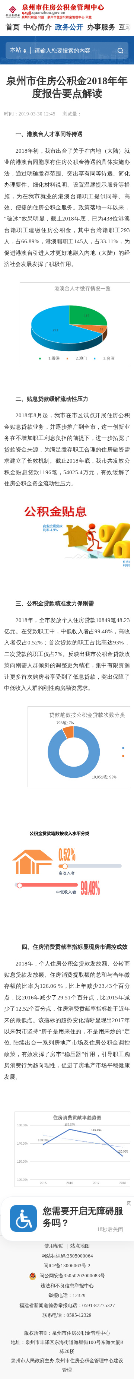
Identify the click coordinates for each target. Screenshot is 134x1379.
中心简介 (37, 27)
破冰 (13, 218)
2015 (112, 997)
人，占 (12, 241)
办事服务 (101, 27)
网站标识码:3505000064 (67, 1256)
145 (78, 241)
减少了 (48, 997)
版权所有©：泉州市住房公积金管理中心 (67, 1333)
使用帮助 (54, 1246)
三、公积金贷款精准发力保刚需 (55, 603)
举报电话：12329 (67, 1295)
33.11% (109, 241)
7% (59, 654)
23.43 (105, 986)
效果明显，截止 (41, 218)
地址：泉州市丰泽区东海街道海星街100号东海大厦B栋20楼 (67, 1347)
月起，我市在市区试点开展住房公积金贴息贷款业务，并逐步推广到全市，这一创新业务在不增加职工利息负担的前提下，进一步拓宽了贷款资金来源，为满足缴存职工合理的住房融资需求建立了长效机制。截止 (67, 438)
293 (125, 230)
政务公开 (69, 27)
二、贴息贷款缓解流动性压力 (52, 399)
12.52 (22, 1008)
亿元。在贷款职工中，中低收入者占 (49, 631)
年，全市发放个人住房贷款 (62, 620)
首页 (13, 27)
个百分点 (40, 1008)
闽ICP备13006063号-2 (67, 1265)
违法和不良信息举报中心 (67, 1285)
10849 (103, 620)
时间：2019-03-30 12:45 (29, 114)
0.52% (35, 642)
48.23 (123, 620)
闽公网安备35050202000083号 (72, 1275)
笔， (57, 472)
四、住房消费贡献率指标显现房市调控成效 (72, 947)
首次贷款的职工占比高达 (80, 642)
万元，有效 (97, 472)
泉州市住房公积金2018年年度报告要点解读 (67, 87)
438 (107, 218)
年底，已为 (88, 218)
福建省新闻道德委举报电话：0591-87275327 (67, 1305)
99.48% (104, 631)
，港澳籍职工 (56, 241)
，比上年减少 (81, 986)
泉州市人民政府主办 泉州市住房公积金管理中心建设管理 (67, 1365)
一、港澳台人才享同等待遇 (49, 134)
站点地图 (80, 1246)
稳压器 (73, 1054)
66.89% (30, 241)
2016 (28, 997)
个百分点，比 (88, 997)
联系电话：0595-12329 (67, 1315)
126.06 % (51, 986)
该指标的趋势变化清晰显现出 (75, 1020)
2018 (68, 218)
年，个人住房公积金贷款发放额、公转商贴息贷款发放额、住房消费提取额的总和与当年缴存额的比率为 (67, 974)
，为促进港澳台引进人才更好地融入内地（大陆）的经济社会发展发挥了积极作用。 (67, 252)
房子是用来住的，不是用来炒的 (81, 1031)
